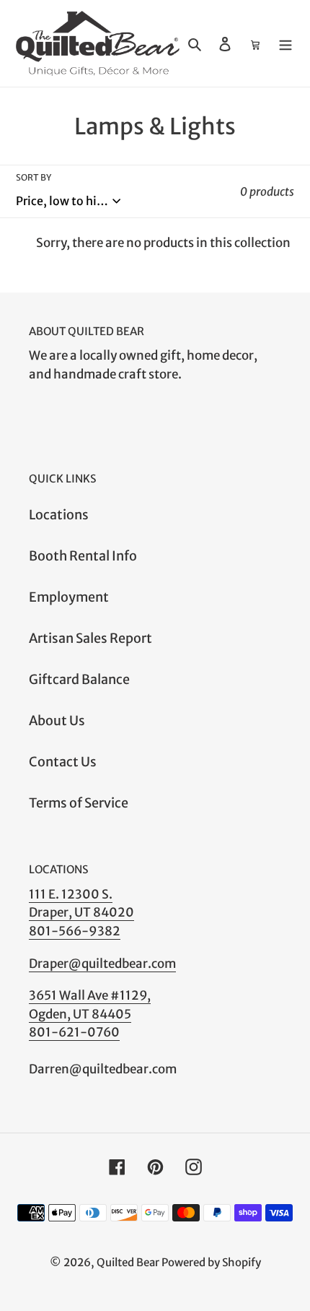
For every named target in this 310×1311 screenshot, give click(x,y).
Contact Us (63, 761)
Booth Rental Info (83, 556)
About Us (57, 720)
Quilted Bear (128, 1262)
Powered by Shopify (211, 1262)
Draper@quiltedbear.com (102, 964)
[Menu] (285, 43)
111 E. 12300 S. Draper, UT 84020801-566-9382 (81, 912)
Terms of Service (78, 803)
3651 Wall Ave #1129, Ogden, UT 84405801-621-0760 (90, 1013)
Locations (59, 514)
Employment (69, 597)
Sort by (33, 177)
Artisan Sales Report (90, 638)
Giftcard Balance (79, 679)
